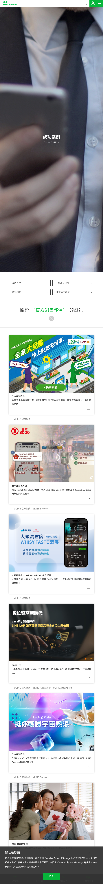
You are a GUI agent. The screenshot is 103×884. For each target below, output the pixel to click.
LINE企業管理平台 (64, 687)
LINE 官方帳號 (23, 419)
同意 (51, 876)
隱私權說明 (32, 866)
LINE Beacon (41, 508)
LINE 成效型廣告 (42, 687)
